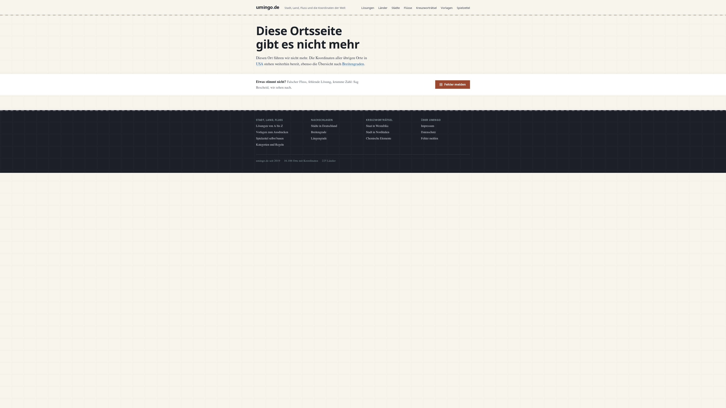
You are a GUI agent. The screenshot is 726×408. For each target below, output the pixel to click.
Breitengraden (353, 63)
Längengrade (319, 138)
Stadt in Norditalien (377, 132)
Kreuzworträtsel (426, 8)
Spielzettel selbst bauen (270, 138)
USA (259, 63)
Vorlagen (447, 8)
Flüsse (408, 8)
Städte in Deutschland (324, 126)
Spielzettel (463, 8)
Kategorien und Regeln (270, 144)
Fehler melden (455, 84)
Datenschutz (428, 132)
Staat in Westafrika (377, 126)
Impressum (427, 126)
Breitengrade (318, 132)
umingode (267, 7)
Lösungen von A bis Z (269, 126)
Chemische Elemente (378, 138)
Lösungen (367, 8)
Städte (396, 8)
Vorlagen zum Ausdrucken (272, 132)
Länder (382, 8)
